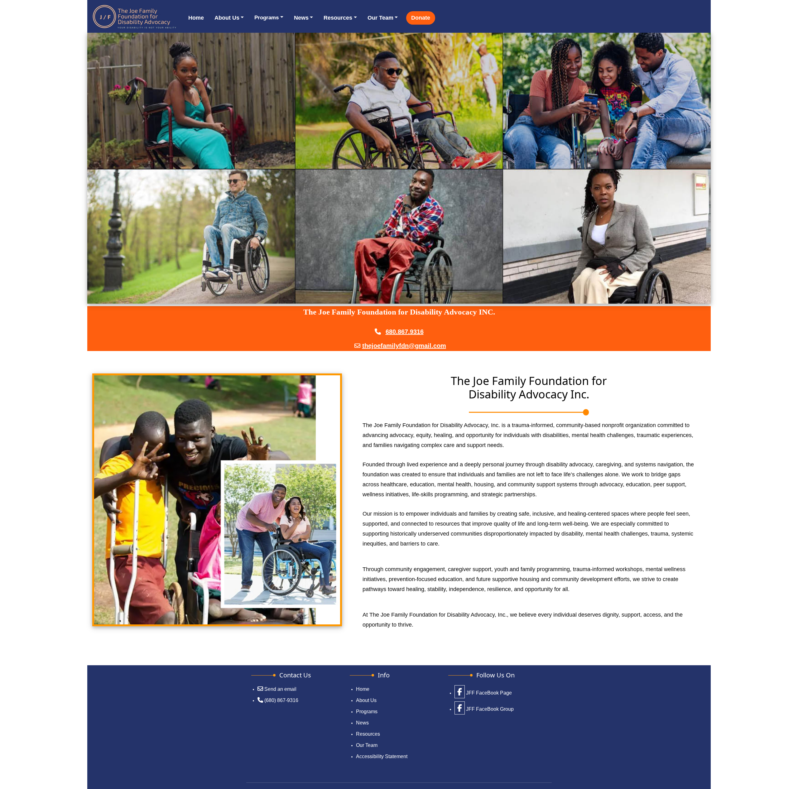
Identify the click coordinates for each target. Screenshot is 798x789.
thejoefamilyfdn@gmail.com (404, 345)
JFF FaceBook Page (488, 692)
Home (196, 18)
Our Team (380, 18)
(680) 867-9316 (281, 700)
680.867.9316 (405, 331)
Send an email (280, 689)
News (301, 18)
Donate (420, 18)
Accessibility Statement (381, 756)
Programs (266, 18)
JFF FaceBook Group (489, 709)
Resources (338, 18)
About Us (226, 18)
